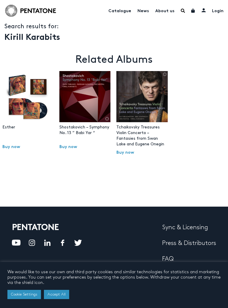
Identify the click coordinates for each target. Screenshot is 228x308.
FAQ (168, 259)
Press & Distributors (189, 243)
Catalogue (119, 11)
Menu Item (183, 11)
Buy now (11, 147)
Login (218, 11)
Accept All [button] (57, 294)
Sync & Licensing (185, 227)
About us (165, 11)
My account (204, 10)
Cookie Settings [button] (24, 294)
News (143, 11)
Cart (193, 11)
